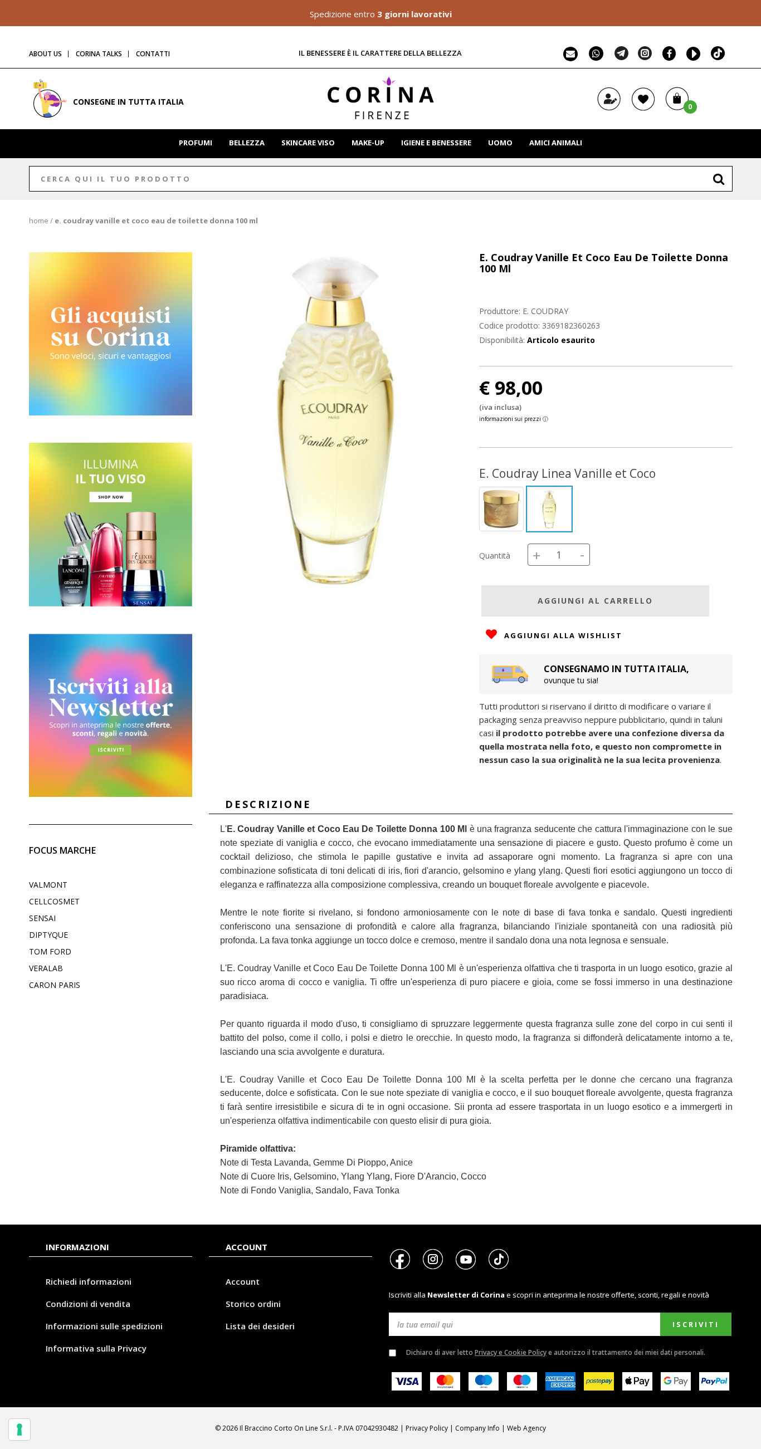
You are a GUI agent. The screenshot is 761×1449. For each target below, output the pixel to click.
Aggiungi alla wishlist (561, 635)
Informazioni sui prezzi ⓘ (513, 419)
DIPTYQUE (48, 934)
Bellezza (247, 143)
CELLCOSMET (54, 901)
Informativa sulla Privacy (96, 1348)
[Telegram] (621, 57)
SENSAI (42, 918)
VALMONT (48, 884)
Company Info (477, 1428)
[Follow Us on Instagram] (645, 57)
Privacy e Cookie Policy (511, 1352)
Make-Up (368, 143)
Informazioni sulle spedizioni (104, 1325)
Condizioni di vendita (88, 1303)
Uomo (500, 143)
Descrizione (268, 804)
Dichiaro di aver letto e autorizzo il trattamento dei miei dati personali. (555, 1352)
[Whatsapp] (596, 57)
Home (38, 221)
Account (243, 1281)
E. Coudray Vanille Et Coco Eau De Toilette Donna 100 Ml (156, 221)
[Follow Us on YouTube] (691, 57)
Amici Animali (555, 143)
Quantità (494, 555)
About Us (45, 53)
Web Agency (526, 1428)
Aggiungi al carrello (595, 600)
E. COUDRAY (545, 311)
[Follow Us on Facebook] (666, 57)
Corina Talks (99, 53)
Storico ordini (253, 1303)
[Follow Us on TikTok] (718, 57)
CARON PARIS (54, 985)
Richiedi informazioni (88, 1281)
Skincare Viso (308, 143)
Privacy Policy (427, 1428)
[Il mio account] (609, 108)
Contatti (153, 53)
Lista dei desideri (260, 1325)
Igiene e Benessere (436, 143)
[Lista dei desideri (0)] (643, 108)
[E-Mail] (570, 57)
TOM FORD (50, 951)
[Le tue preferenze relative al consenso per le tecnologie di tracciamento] (19, 1429)
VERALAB (46, 968)
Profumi (195, 143)
